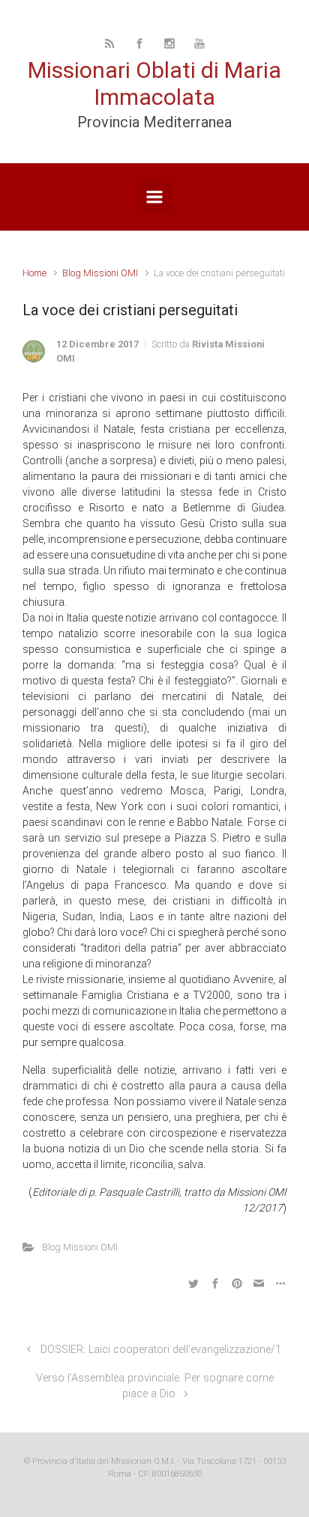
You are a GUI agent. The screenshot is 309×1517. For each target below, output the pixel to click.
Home (34, 273)
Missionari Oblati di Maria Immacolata (154, 83)
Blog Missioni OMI (100, 273)
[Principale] (154, 197)
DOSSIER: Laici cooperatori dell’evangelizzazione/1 (160, 1349)
